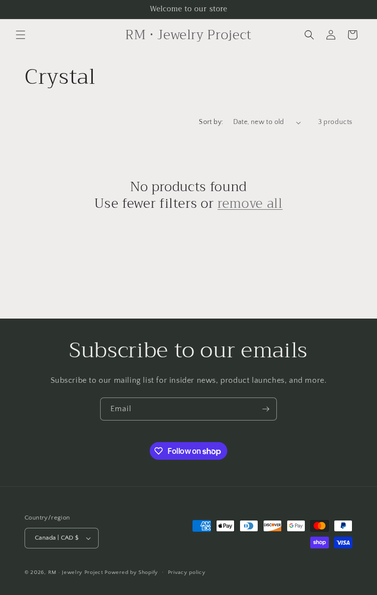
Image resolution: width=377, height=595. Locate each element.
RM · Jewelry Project (75, 572)
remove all (250, 204)
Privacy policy (187, 572)
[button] (20, 35)
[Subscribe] (265, 409)
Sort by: (211, 122)
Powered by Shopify (131, 572)
